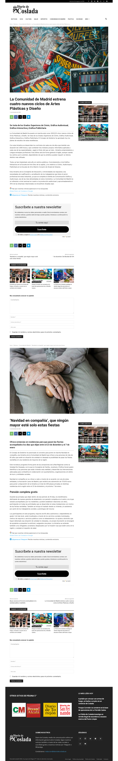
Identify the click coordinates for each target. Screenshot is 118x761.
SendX (68, 236)
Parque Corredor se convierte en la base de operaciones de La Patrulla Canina (41, 286)
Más (86, 19)
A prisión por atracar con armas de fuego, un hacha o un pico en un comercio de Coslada (19, 286)
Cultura (28, 19)
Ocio (21, 19)
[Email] (24, 117)
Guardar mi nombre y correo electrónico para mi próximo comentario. (36, 332)
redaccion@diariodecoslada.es (55, 751)
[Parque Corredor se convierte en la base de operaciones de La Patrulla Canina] (42, 276)
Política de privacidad (78, 759)
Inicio (11, 24)
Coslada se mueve (36, 282)
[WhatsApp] (103, 1)
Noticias (14, 19)
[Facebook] (88, 1)
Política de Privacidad (46, 234)
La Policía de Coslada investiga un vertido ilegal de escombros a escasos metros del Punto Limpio (63, 286)
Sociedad (79, 19)
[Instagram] (91, 1)
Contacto (106, 759)
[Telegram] (97, 1)
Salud (36, 19)
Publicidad (99, 759)
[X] (100, 1)
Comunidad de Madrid (57, 19)
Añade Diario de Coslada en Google (21, 191)
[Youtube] (106, 1)
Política (71, 19)
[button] (106, 19)
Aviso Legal (33, 234)
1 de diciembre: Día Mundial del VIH (63, 256)
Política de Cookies (90, 759)
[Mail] (94, 1)
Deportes (44, 19)
